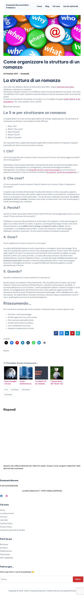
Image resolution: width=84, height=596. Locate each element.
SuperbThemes (69, 591)
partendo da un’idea (65, 87)
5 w (6, 390)
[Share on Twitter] (61, 335)
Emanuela (25, 74)
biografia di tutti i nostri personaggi (44, 170)
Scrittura (15, 390)
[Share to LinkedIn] (67, 335)
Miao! (78, 579)
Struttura (26, 390)
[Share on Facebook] (56, 335)
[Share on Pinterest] (72, 335)
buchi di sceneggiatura (66, 172)
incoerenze (51, 172)
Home (39, 6)
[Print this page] (78, 335)
